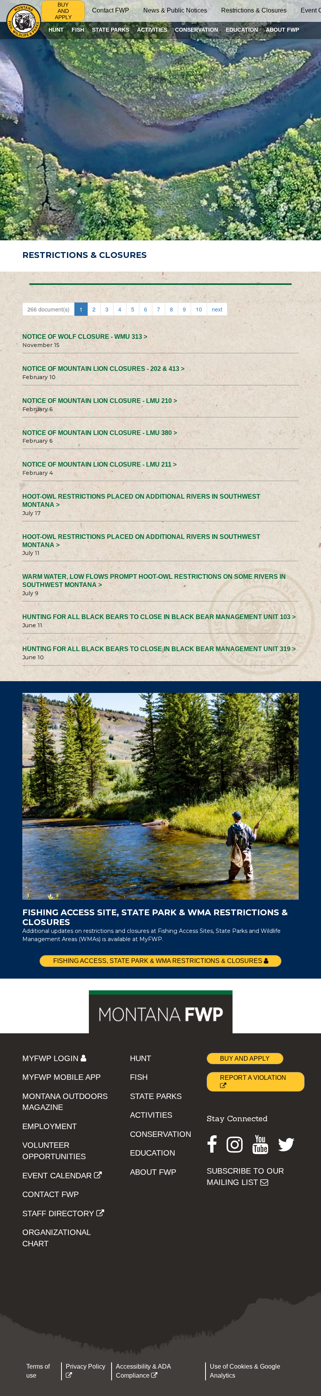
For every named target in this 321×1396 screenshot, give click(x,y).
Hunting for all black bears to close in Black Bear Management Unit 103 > (159, 617)
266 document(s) (48, 309)
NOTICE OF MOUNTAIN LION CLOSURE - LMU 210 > (99, 400)
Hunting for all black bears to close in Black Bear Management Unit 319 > (159, 649)
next (217, 309)
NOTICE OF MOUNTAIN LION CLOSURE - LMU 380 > (99, 433)
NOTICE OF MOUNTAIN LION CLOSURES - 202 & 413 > (103, 368)
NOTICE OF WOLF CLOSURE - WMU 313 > (84, 336)
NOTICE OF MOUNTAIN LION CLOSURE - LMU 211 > (99, 464)
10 (199, 309)
